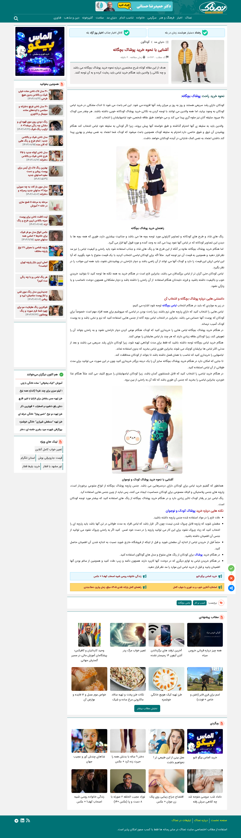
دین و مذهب (71, 18)
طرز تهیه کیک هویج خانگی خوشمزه (166, 697)
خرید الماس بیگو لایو (206, 576)
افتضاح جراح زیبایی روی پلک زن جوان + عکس (166, 799)
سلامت (100, 18)
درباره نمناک (201, 820)
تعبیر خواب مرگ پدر (134, 650)
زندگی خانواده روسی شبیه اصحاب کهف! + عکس (117, 576)
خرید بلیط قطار (31, 466)
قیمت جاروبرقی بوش (50, 458)
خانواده (140, 18)
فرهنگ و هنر (166, 18)
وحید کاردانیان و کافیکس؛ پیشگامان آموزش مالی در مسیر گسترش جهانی (89, 655)
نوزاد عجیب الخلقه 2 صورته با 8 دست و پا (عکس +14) (128, 799)
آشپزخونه (87, 18)
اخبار (179, 18)
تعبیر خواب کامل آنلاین (48, 449)
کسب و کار (199, 603)
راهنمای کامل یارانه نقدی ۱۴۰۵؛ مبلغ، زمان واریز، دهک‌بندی (112, 587)
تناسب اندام (127, 18)
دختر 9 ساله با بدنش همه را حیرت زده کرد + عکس (128, 759)
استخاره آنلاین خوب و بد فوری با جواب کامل (195, 587)
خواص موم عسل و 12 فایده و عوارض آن (89, 697)
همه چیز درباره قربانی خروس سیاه (205, 653)
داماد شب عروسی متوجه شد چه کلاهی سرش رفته (205, 799)
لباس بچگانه (184, 603)
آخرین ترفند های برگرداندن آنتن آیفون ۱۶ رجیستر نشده (166, 653)
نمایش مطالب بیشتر (147, 708)
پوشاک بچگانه (191, 96)
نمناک (188, 18)
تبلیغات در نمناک (181, 820)
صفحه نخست (219, 820)
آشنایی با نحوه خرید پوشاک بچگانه (140, 50)
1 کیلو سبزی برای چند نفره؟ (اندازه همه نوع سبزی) (41, 391)
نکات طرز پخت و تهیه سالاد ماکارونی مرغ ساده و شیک (128, 697)
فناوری (57, 18)
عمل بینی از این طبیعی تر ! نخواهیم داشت (168, 760)
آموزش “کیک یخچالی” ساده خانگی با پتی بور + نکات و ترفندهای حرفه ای (41, 383)
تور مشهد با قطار (52, 466)
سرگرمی (151, 18)
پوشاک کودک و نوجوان (180, 510)
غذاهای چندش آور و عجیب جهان (89, 759)
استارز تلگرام (28, 458)
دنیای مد (112, 18)
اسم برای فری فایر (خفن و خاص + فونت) (205, 697)
